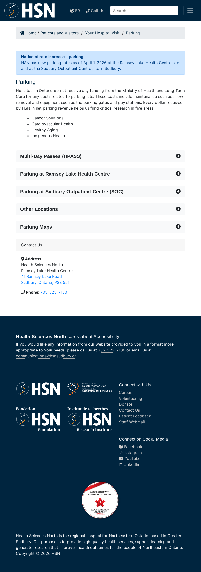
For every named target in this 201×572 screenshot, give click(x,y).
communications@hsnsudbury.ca (46, 355)
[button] (100, 156)
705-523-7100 (53, 292)
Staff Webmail (132, 421)
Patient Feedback (135, 416)
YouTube (131, 458)
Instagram (132, 452)
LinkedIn (130, 464)
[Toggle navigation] (190, 10)
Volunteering (130, 398)
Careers (126, 392)
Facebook (132, 446)
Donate (125, 404)
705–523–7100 (111, 350)
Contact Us (129, 410)
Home (30, 32)
